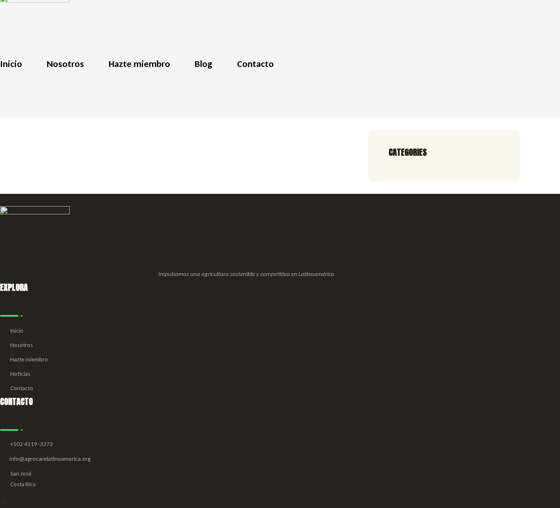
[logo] (35, 21)
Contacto (21, 388)
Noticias (20, 373)
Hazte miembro (29, 359)
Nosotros (21, 345)
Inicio (16, 330)
